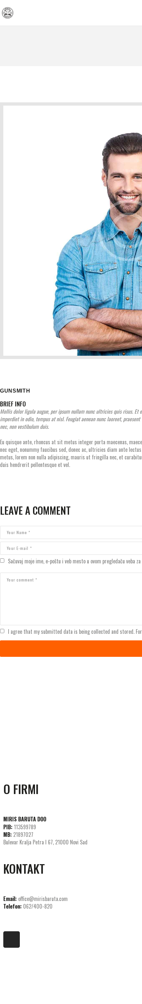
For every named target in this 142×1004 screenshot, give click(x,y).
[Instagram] (11, 939)
